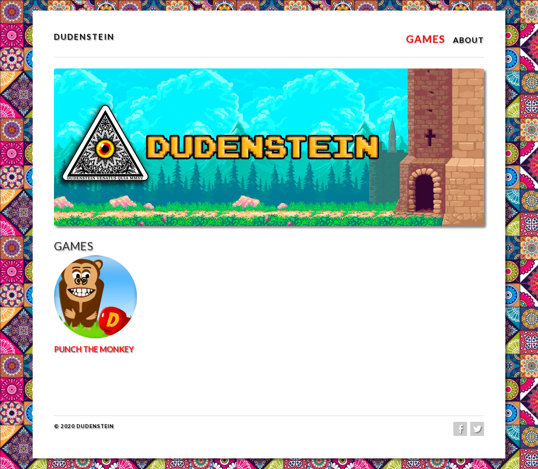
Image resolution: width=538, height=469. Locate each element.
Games (425, 39)
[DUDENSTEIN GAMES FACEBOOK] (459, 429)
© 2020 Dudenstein (84, 426)
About (468, 39)
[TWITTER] (476, 429)
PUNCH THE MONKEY (94, 349)
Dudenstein (84, 36)
